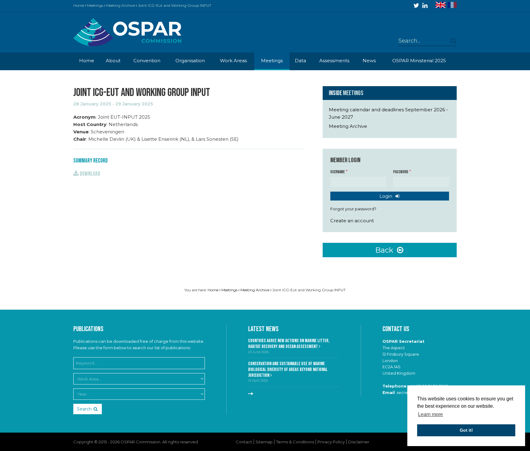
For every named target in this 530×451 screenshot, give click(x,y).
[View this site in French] (452, 5)
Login (386, 196)
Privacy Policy (331, 441)
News (369, 60)
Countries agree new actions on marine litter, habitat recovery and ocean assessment (288, 344)
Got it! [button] (466, 430)
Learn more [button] (430, 414)
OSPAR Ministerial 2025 (419, 60)
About (113, 60)
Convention (146, 60)
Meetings (95, 5)
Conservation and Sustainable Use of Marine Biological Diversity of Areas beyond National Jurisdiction (288, 369)
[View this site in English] (441, 5)
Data (300, 60)
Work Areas (233, 60)
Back (385, 250)
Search (84, 409)
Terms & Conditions (295, 441)
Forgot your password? (353, 209)
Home (78, 5)
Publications (88, 329)
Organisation (190, 60)
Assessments (334, 60)
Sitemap (264, 441)
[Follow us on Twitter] (416, 5)
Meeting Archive (120, 5)
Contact (244, 441)
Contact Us (395, 329)
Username (337, 172)
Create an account (352, 221)
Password (401, 172)
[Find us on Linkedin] (425, 5)
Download (89, 174)
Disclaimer (358, 441)
